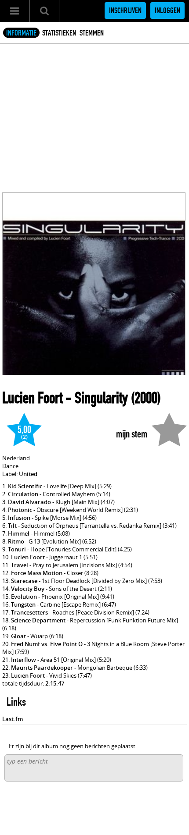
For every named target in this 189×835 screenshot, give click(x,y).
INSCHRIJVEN (125, 10)
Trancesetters (29, 612)
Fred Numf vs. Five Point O (47, 644)
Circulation (23, 494)
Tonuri (17, 549)
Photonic (20, 510)
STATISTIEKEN (59, 33)
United (28, 474)
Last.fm (12, 719)
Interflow (23, 660)
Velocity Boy (27, 589)
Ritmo (16, 541)
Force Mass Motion (36, 573)
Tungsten (23, 604)
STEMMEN (92, 33)
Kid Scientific (25, 486)
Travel (19, 565)
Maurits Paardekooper (42, 668)
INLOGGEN (167, 10)
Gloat (18, 636)
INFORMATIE (21, 33)
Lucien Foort (32, 398)
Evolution (24, 596)
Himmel (18, 533)
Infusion (19, 518)
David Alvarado (29, 502)
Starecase (24, 581)
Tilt (12, 525)
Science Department (38, 620)
